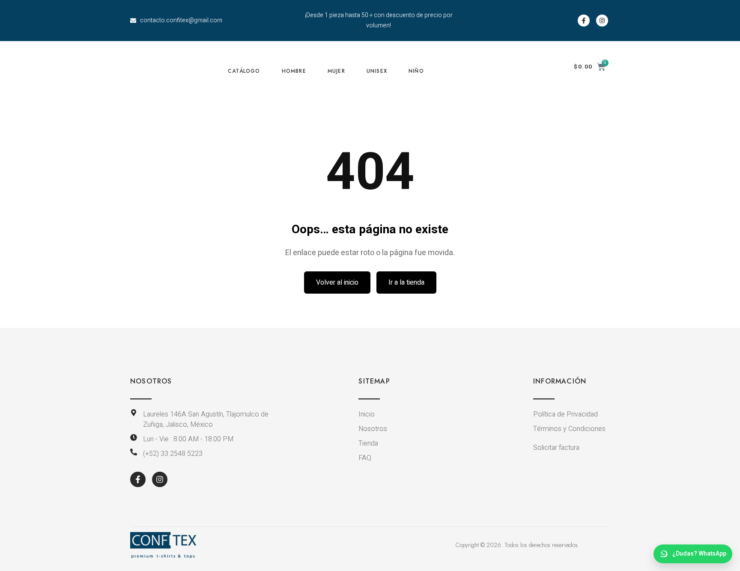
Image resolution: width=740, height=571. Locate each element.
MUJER (336, 71)
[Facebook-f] (584, 21)
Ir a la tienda (406, 282)
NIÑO (416, 71)
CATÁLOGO (244, 71)
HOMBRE (294, 71)
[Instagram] (602, 21)
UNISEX (377, 71)
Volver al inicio (337, 282)
